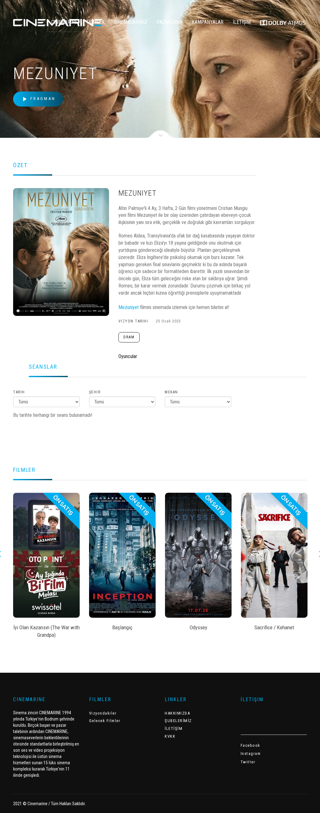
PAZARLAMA (169, 22)
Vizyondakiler (103, 713)
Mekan (171, 392)
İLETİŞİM (242, 22)
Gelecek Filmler (105, 720)
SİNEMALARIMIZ (130, 22)
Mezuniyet (128, 307)
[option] (46, 567)
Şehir (95, 392)
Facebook (250, 745)
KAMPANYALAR (207, 22)
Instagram (251, 753)
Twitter (248, 762)
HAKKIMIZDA (177, 713)
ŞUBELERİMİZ (178, 720)
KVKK (170, 736)
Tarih (19, 392)
